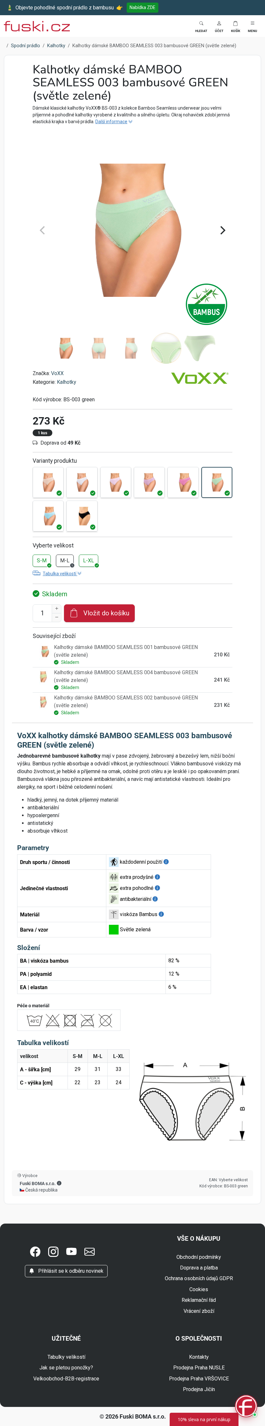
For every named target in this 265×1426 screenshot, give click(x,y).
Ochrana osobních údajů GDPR (199, 1278)
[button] (219, 26)
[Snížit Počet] (56, 617)
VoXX (57, 373)
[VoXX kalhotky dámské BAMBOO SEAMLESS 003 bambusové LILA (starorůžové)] (149, 482)
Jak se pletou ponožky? (66, 1368)
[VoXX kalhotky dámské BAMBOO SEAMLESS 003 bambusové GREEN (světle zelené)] (217, 482)
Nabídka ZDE (142, 7)
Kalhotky (66, 382)
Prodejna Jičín (199, 1389)
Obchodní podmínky (198, 1257)
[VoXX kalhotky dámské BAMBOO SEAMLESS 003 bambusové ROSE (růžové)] (183, 482)
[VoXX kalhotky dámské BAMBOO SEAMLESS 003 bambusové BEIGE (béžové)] (48, 482)
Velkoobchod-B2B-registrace (66, 1379)
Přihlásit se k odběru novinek (70, 1271)
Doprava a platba (199, 1268)
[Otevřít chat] (246, 1407)
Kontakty (199, 1357)
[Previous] (43, 230)
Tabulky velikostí (66, 1357)
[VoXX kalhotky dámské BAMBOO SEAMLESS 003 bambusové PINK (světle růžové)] (116, 482)
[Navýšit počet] (56, 608)
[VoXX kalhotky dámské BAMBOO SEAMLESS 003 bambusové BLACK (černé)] (82, 516)
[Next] (222, 230)
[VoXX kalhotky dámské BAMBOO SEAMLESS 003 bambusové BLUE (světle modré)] (48, 516)
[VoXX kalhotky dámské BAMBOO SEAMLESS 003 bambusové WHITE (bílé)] (82, 482)
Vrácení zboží (199, 1311)
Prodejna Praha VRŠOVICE (199, 1379)
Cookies (198, 1289)
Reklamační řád (199, 1300)
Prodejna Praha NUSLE (199, 1368)
